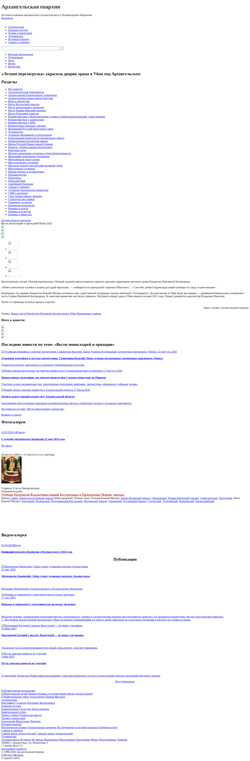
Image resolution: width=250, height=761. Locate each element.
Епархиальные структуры (16, 709)
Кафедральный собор (13, 712)
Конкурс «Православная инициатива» (30, 147)
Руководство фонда (30, 715)
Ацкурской (27, 501)
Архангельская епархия (30, 7)
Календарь (14, 66)
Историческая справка (14, 727)
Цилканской (43, 501)
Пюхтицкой (225, 498)
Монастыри (22, 721)
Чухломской (130, 501)
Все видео (7, 551)
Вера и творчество (19, 101)
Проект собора (9, 715)
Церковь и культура (19, 211)
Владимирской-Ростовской (66, 501)
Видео (11, 63)
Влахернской (186, 501)
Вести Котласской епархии (23, 104)
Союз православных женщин (25, 196)
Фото (11, 60)
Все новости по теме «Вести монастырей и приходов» (32, 409)
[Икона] (11, 482)
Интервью (33, 702)
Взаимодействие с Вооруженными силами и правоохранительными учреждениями (56, 116)
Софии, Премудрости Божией (27, 498)
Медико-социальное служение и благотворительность (39, 153)
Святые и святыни (19, 42)
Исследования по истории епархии (77, 727)
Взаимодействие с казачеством (26, 119)
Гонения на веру (108, 727)
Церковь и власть (18, 208)
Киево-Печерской (131, 498)
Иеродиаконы (67, 739)
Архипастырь (16, 27)
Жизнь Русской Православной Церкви (30, 144)
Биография (7, 702)
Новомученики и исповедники (26, 171)
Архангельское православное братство (30, 98)
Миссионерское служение (23, 162)
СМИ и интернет (18, 193)
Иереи (94, 739)
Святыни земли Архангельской (55, 733)
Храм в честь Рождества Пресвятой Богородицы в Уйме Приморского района (56, 313)
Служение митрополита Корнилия (28, 190)
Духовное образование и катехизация (30, 135)
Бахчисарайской (205, 501)
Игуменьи (37, 739)
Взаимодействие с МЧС (22, 122)
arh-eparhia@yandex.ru (14, 748)
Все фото (6, 445)
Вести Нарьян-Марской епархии (27, 110)
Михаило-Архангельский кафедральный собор (35, 165)
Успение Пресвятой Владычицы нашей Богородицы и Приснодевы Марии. (56, 495)
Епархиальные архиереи (42, 727)
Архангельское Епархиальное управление (32, 95)
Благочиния (8, 721)
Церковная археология (21, 205)
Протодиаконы (107, 739)
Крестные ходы (17, 150)
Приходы (35, 721)
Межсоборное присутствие (24, 159)
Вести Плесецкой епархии (23, 113)
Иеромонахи (51, 739)
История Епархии (18, 39)
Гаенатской (115, 501)
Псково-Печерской (178, 498)
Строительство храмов (21, 199)
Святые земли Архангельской (18, 733)
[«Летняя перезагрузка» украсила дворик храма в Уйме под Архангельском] (2, 327)
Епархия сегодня (18, 30)
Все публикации (125, 681)
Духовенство (15, 36)
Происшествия (16, 180)
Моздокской (91, 501)
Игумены (25, 739)
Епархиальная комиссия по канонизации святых (36, 138)
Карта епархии (40, 709)
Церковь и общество (20, 214)
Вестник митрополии (20, 54)
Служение (21, 702)
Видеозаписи (47, 702)
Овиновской (159, 498)
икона (118, 495)
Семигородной (208, 498)
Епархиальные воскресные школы (28, 141)
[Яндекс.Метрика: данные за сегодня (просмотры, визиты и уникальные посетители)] (12, 755)
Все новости (15, 89)
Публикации (15, 57)
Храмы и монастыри (20, 33)
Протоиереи (83, 739)
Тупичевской (170, 501)
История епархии (11, 724)
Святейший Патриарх (21, 184)
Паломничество (17, 174)
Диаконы (122, 739)
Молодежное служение (21, 168)
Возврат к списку (11, 414)
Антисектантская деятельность (26, 92)
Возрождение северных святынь (27, 125)
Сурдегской (154, 501)
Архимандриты (10, 739)
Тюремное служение (20, 202)
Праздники (14, 177)
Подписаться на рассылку (16, 220)
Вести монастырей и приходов (26, 107)
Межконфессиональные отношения (28, 156)
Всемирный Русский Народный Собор (30, 128)
